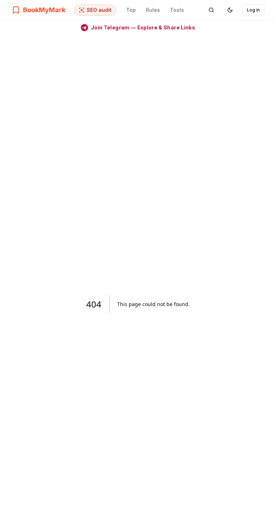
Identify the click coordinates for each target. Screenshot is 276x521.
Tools (177, 10)
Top (131, 10)
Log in (253, 10)
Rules (153, 10)
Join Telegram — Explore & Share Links (143, 27)
